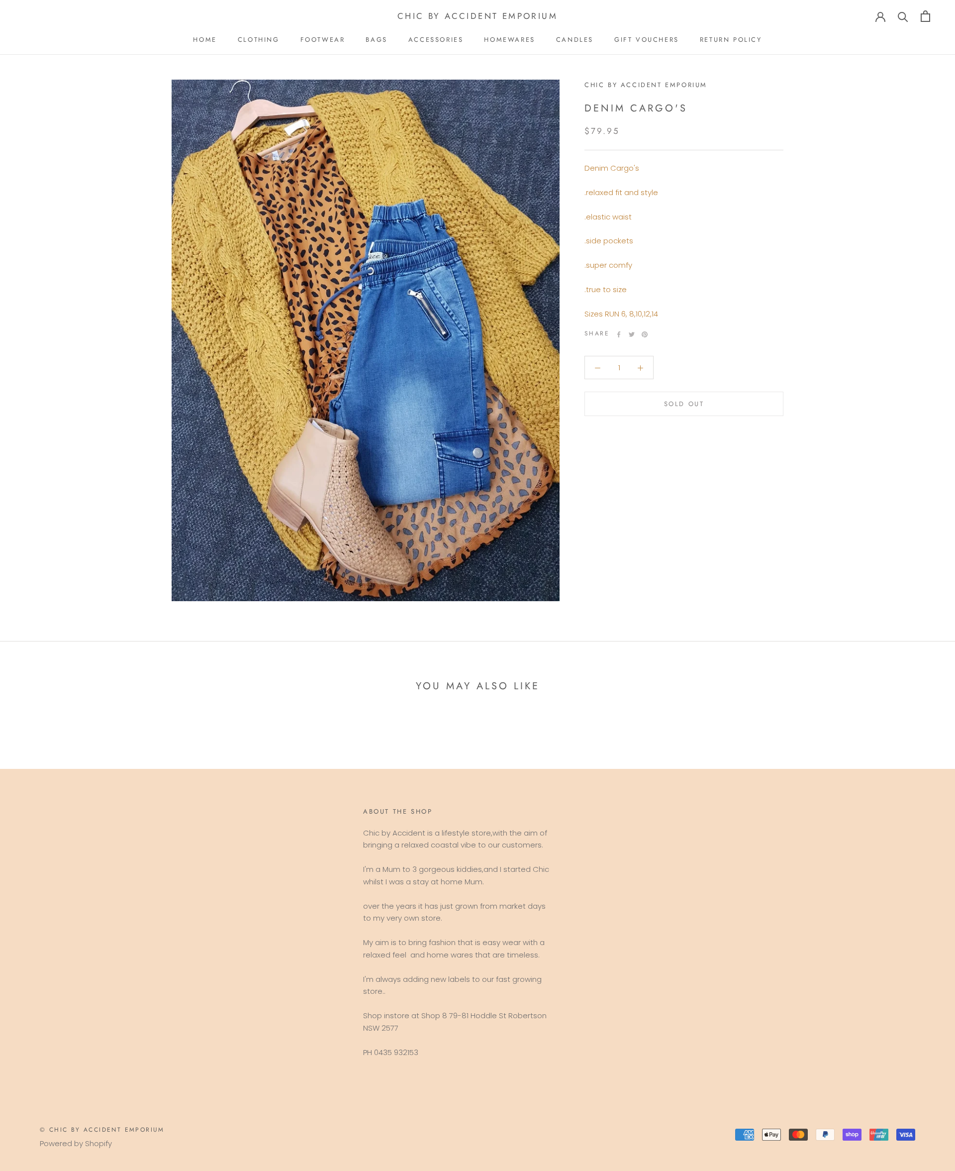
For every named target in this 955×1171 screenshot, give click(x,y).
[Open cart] (925, 16)
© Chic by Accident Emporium (102, 1129)
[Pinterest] (645, 334)
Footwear (322, 39)
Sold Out (684, 404)
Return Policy (731, 39)
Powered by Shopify (76, 1143)
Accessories (436, 39)
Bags (376, 39)
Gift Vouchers (646, 39)
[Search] (903, 16)
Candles (574, 39)
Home (204, 39)
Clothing (259, 39)
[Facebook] (619, 334)
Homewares (509, 39)
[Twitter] (632, 334)
